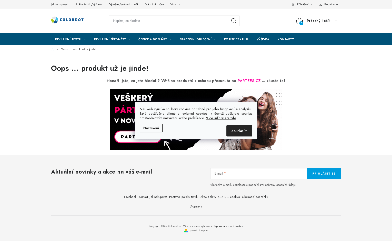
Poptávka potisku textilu (183, 197)
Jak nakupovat (59, 4)
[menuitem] (70, 39)
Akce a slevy (208, 197)
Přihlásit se (324, 174)
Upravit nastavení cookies (228, 226)
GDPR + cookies (229, 197)
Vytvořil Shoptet (199, 230)
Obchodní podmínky (255, 197)
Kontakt (143, 197)
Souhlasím (239, 130)
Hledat (233, 21)
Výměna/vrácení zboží (123, 4)
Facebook (130, 197)
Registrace (331, 4)
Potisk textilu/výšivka (89, 4)
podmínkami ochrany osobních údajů (272, 185)
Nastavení (151, 128)
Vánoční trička (154, 4)
